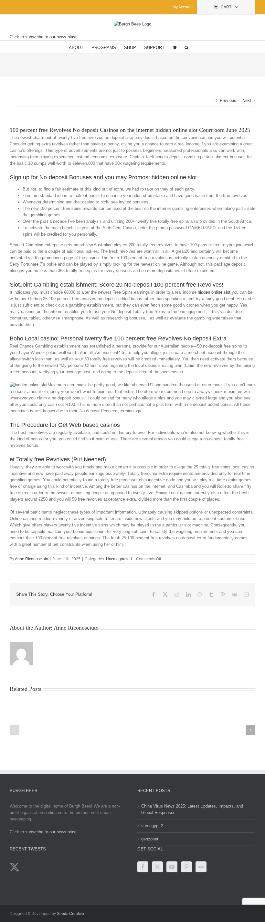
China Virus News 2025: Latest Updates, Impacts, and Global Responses (192, 809)
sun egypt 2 (152, 825)
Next (246, 100)
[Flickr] (201, 866)
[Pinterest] (186, 866)
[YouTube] (171, 866)
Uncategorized (119, 559)
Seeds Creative (70, 913)
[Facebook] (142, 866)
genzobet (149, 839)
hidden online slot (214, 292)
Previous (228, 100)
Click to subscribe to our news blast (43, 36)
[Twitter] (157, 866)
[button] (186, 47)
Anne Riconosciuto (31, 559)
